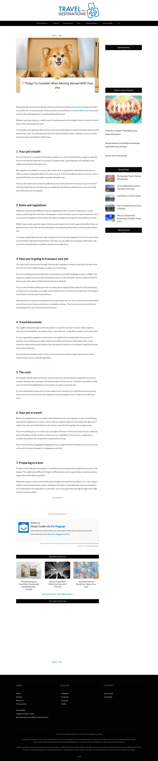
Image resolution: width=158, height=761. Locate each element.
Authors (19, 697)
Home (54, 35)
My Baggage (58, 526)
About (18, 693)
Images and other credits (25, 714)
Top (79, 756)
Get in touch (108, 693)
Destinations (42, 23)
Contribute (108, 697)
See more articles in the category (57, 594)
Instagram (65, 693)
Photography (91, 23)
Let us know (95, 546)
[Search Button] (119, 23)
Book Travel (108, 23)
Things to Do (68, 23)
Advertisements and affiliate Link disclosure (32, 717)
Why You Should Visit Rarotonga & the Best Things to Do (129, 218)
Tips (78, 23)
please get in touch (93, 543)
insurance (46, 354)
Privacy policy (21, 704)
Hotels (56, 23)
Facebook (64, 697)
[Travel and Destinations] (79, 10)
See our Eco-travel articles (116, 155)
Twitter (64, 704)
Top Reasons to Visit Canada (129, 196)
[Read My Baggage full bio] (59, 534)
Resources (20, 700)
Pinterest (64, 700)
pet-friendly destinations (79, 110)
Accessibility (20, 710)
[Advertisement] (57, 505)
